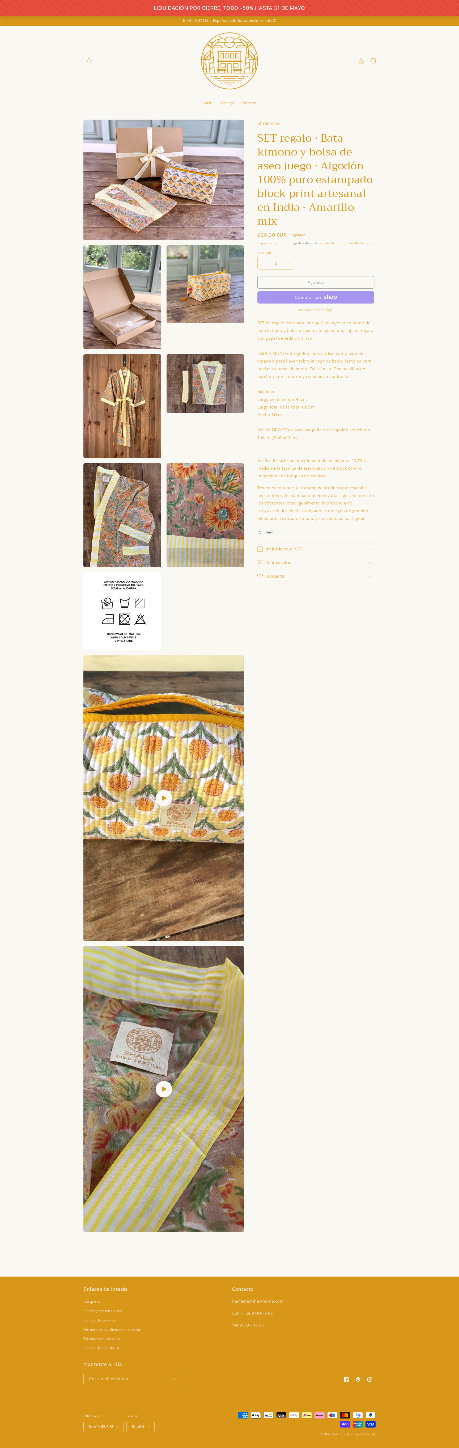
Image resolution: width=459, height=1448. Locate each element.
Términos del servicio (101, 1339)
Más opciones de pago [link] (316, 310)
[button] (89, 61)
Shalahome (339, 1434)
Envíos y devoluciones (102, 1311)
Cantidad (264, 252)
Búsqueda (92, 1301)
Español (138, 1426)
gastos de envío (306, 243)
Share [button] (269, 532)
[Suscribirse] (173, 1379)
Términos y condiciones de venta (111, 1330)
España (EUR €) (101, 1426)
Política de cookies (99, 1320)
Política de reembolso (102, 1348)
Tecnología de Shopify (361, 1434)
